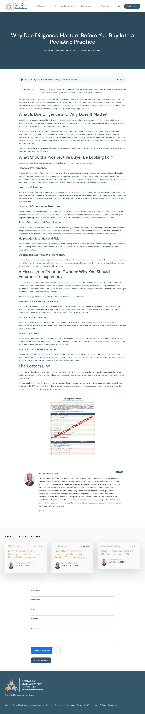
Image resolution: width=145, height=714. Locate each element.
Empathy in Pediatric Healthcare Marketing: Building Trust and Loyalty (71, 554)
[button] (22, 79)
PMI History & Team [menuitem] (98, 705)
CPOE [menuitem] (86, 705)
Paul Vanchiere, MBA (55, 50)
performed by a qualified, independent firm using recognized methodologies (56, 195)
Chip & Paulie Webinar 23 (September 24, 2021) (117, 552)
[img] (118, 79)
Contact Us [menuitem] (112, 705)
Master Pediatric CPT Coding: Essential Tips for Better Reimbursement (24, 554)
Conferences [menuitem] (60, 705)
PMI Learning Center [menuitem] (74, 705)
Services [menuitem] (49, 705)
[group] (72, 79)
